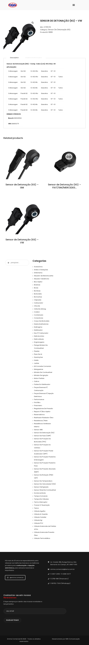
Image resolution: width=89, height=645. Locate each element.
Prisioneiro (38, 405)
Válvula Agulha (39, 511)
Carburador (38, 303)
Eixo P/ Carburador (41, 333)
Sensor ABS (38, 430)
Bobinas (37, 285)
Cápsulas (37, 300)
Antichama (38, 273)
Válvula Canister (40, 517)
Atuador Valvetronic (41, 279)
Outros (36, 381)
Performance (39, 399)
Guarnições (38, 357)
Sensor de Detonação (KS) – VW (22, 241)
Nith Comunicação (73, 639)
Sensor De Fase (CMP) (42, 436)
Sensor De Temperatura (43, 481)
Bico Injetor (38, 282)
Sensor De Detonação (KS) (59, 30)
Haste (36, 360)
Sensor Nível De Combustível (45, 490)
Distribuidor (38, 330)
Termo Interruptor (40, 502)
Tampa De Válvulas (41, 499)
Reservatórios (39, 414)
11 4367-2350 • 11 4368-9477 (60, 574)
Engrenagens (39, 342)
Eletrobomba (39, 336)
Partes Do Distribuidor (42, 384)
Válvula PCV (38, 523)
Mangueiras (38, 369)
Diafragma (38, 327)
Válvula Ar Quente (41, 514)
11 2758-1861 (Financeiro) (59, 579)
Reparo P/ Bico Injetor (42, 411)
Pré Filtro (37, 402)
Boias (36, 288)
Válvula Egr (38, 520)
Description (14, 58)
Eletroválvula (39, 339)
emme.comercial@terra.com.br (62, 569)
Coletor (37, 312)
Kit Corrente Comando (42, 366)
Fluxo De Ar (38, 354)
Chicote (37, 306)
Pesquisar (8, 263)
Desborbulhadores (41, 324)
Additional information (33, 58)
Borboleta (38, 294)
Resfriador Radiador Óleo (43, 417)
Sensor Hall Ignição (41, 487)
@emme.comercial (16, 577)
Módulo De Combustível (43, 372)
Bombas (37, 291)
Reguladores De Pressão (43, 408)
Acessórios (38, 267)
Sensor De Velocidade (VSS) (45, 484)
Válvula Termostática (42, 538)
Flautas (36, 351)
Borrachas (38, 297)
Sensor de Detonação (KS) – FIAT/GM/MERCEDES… (64, 186)
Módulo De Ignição (41, 375)
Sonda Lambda (40, 493)
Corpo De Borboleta (41, 321)
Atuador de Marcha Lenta (43, 276)
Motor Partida (39, 378)
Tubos (36, 508)
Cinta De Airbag (40, 309)
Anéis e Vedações (41, 270)
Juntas (36, 363)
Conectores (38, 318)
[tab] (14, 57)
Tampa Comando (41, 496)
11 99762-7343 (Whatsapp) (60, 583)
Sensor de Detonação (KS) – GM (22, 186)
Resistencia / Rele (41, 420)
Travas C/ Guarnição (42, 505)
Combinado (38, 315)
